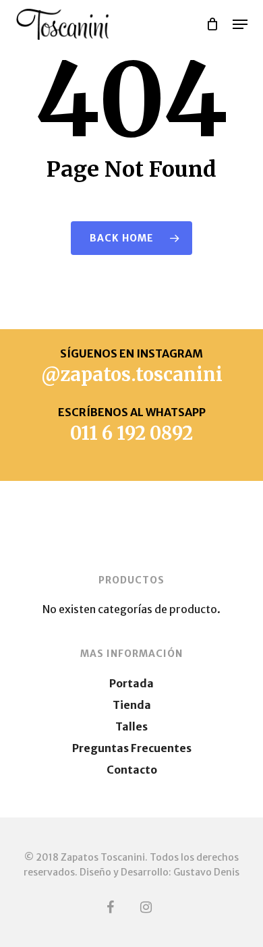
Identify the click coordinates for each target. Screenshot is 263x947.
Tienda (132, 705)
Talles (131, 726)
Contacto (132, 769)
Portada (131, 683)
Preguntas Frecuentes (132, 748)
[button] (240, 24)
